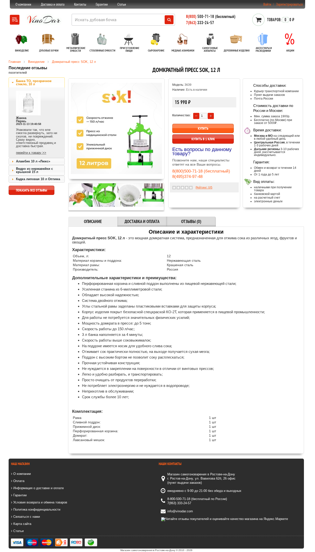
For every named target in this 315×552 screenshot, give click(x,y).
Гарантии (102, 4)
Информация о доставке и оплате (38, 488)
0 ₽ (280, 19)
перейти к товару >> (31, 153)
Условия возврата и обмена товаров (39, 502)
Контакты (80, 4)
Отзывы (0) (191, 221)
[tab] (37, 82)
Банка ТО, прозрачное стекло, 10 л (33, 82)
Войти (267, 4)
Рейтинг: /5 (204, 187)
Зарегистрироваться (289, 4)
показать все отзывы (31, 190)
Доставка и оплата (52, 4)
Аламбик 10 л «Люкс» (33, 161)
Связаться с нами (26, 516)
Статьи (121, 4)
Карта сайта (21, 524)
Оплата (18, 481)
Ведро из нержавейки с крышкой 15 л (34, 170)
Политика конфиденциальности (36, 509)
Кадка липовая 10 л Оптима (38, 179)
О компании (23, 4)
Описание (93, 221)
